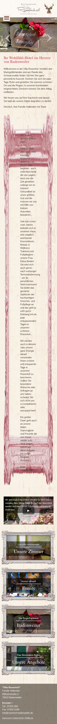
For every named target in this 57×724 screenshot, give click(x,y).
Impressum (7, 718)
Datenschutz (18, 718)
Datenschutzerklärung (38, 506)
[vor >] (49, 38)
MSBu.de (29, 718)
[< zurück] (8, 38)
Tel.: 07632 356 (10, 706)
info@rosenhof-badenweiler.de (17, 713)
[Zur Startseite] (28, 4)
